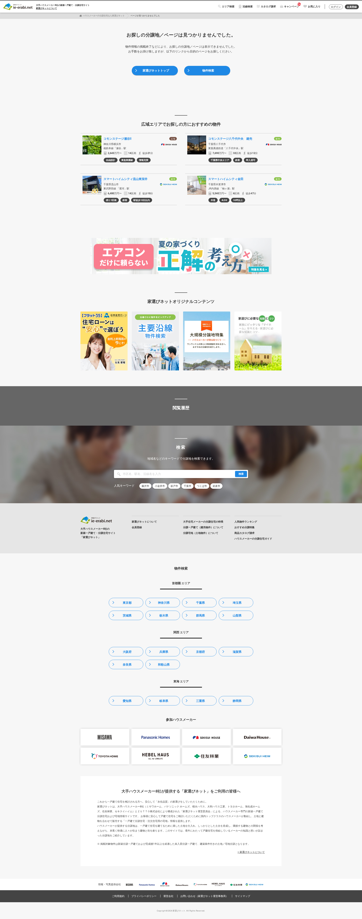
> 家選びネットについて (251, 852)
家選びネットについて (46, 8)
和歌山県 (164, 664)
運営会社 (168, 896)
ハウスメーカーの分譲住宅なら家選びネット (104, 15)
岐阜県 (163, 701)
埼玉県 (237, 602)
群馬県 (200, 615)
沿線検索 (248, 6)
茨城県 (127, 615)
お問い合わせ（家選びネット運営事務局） (204, 896)
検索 (241, 473)
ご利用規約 (118, 896)
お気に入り (314, 6)
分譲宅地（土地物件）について (200, 533)
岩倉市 (216, 486)
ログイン (336, 6)
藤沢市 (145, 486)
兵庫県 (163, 651)
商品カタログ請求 (244, 533)
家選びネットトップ (156, 70)
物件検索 (208, 70)
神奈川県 (164, 602)
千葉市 (187, 486)
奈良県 (127, 664)
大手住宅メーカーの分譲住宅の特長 (203, 521)
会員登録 (352, 6)
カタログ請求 (268, 6)
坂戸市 (174, 486)
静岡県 (237, 701)
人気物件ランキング (245, 521)
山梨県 (237, 615)
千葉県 (200, 602)
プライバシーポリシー (143, 896)
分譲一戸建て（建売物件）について (203, 527)
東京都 (127, 602)
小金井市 (160, 486)
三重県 (200, 701)
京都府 (200, 651)
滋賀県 (237, 651)
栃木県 (163, 615)
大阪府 (127, 651)
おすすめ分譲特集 (244, 527)
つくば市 (202, 486)
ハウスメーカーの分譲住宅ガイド (253, 538)
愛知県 (127, 701)
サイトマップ (242, 896)
